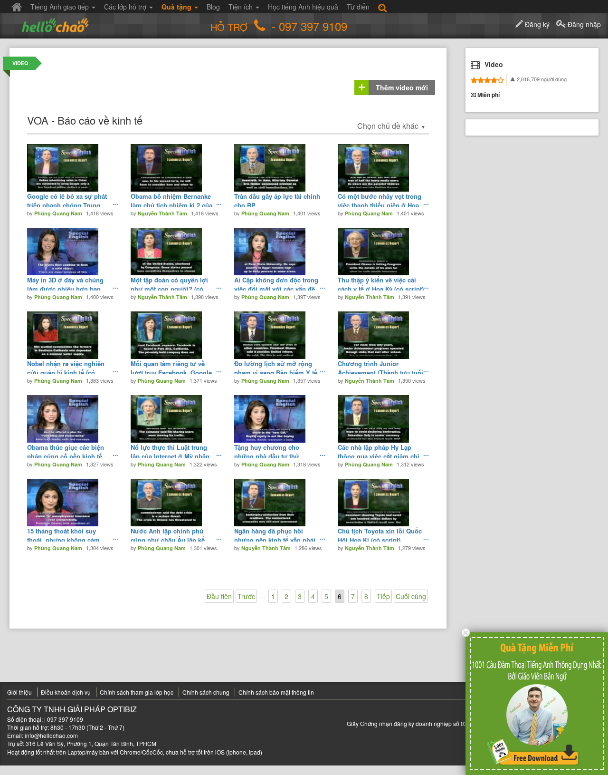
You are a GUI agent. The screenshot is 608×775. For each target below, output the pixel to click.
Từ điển (358, 6)
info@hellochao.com (51, 735)
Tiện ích (241, 6)
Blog (213, 6)
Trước (246, 596)
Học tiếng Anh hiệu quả (303, 6)
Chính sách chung (205, 692)
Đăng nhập (583, 24)
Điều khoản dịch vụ (66, 692)
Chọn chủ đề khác (391, 125)
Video (20, 63)
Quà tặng (177, 6)
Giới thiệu (19, 692)
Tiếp (383, 596)
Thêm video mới (402, 87)
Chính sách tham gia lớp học (136, 692)
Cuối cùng (411, 596)
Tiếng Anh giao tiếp (60, 6)
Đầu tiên (219, 596)
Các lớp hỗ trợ (126, 6)
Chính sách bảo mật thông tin (276, 692)
